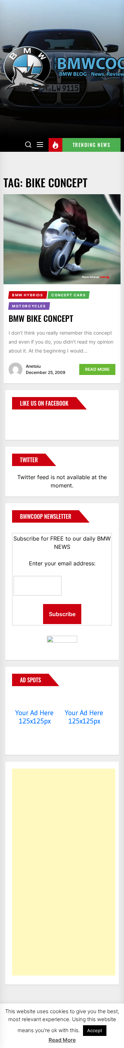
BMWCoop (34, 420)
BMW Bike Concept (41, 318)
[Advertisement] (63, 872)
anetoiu (33, 366)
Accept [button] (94, 1030)
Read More (97, 369)
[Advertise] (34, 699)
